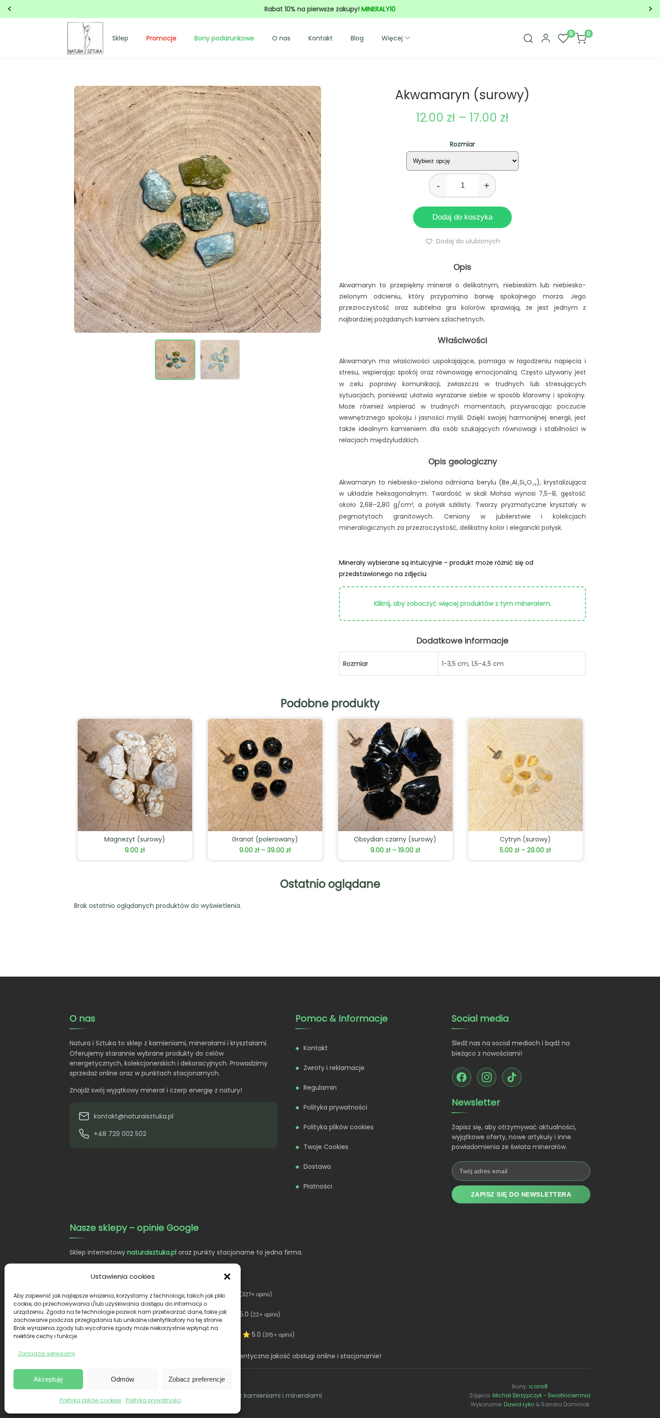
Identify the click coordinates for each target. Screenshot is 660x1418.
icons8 (538, 1386)
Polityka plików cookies (90, 1400)
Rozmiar (462, 144)
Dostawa (317, 1166)
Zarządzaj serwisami (46, 1353)
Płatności (318, 1186)
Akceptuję (48, 1379)
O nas (281, 38)
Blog (357, 38)
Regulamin (320, 1087)
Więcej (392, 38)
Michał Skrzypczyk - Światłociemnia (541, 1395)
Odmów (122, 1379)
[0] (563, 38)
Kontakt (320, 38)
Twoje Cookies (326, 1146)
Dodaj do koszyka (462, 217)
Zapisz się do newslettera (521, 1194)
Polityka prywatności (153, 1400)
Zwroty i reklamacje (334, 1067)
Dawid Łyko (519, 1404)
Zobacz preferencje (196, 1379)
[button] (227, 1276)
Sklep (120, 38)
